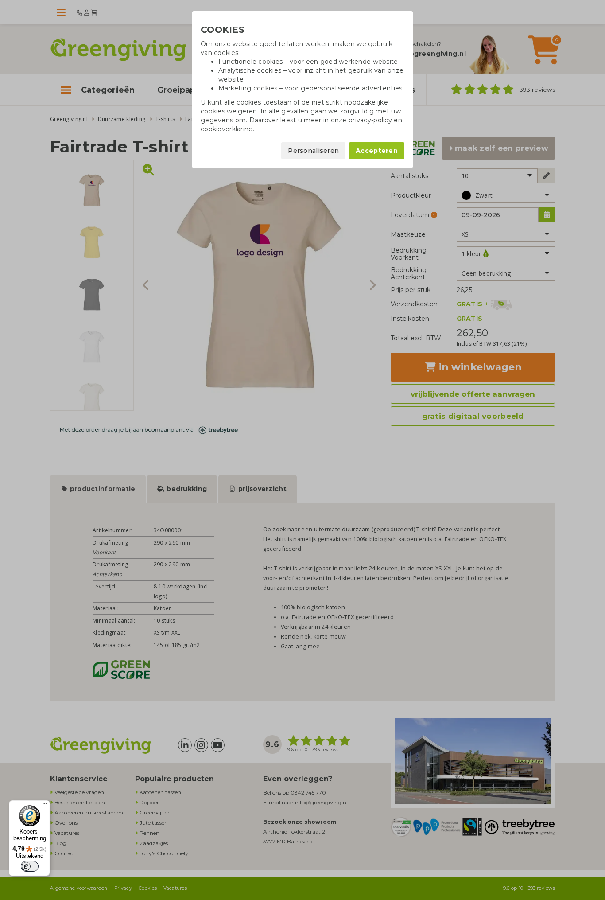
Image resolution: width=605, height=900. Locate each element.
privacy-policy (370, 120)
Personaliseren (313, 151)
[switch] (30, 866)
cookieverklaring (227, 129)
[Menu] (44, 805)
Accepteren (377, 151)
